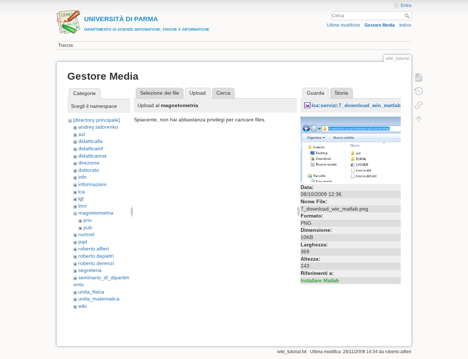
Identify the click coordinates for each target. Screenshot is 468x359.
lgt (81, 198)
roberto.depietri (96, 256)
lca (81, 191)
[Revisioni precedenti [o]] (418, 91)
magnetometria (95, 213)
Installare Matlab (320, 280)
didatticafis (90, 141)
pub (87, 227)
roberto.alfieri (93, 249)
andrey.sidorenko (98, 127)
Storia (341, 93)
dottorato (88, 170)
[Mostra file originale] (351, 148)
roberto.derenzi (96, 263)
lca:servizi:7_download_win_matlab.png (362, 105)
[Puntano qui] (418, 105)
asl (81, 134)
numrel (86, 234)
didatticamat (92, 156)
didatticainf (90, 148)
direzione (88, 163)
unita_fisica (91, 292)
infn (82, 177)
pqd (82, 242)
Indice (405, 25)
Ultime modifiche (343, 25)
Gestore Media (380, 25)
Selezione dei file (159, 93)
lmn (82, 206)
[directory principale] (96, 120)
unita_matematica (99, 299)
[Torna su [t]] (418, 119)
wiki (82, 306)
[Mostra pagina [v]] (418, 77)
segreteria (90, 270)
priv (87, 220)
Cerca (407, 15)
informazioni (92, 184)
